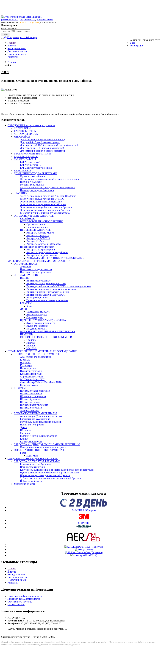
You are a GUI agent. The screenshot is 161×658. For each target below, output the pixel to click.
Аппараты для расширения (40, 249)
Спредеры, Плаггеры (31, 376)
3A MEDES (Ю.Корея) (84, 510)
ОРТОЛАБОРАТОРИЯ (26, 275)
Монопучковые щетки (32, 184)
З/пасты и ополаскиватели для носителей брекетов (47, 187)
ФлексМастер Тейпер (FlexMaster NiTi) (40, 382)
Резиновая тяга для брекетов (35, 464)
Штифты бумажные (30, 399)
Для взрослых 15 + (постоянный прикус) (42, 148)
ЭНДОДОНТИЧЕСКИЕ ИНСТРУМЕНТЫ (37, 354)
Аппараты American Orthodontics (43, 244)
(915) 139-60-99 (27, 19)
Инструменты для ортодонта (35, 272)
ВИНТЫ (24, 277)
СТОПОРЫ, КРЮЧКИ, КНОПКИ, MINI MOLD (46, 337)
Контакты (13, 57)
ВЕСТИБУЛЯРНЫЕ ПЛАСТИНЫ (32, 153)
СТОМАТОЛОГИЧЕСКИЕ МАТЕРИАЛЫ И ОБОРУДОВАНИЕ (42, 351)
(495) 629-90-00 (44, 19)
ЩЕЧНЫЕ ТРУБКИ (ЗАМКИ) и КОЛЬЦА (43, 320)
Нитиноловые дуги (36, 314)
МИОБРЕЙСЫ (22, 136)
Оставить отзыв (16, 604)
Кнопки (30, 345)
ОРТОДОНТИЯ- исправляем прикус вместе (31, 125)
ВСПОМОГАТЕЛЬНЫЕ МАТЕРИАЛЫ (35, 413)
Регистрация (136, 45)
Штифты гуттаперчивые (33, 396)
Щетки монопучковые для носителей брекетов (45, 475)
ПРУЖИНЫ (26, 334)
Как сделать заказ (17, 48)
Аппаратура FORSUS (38, 238)
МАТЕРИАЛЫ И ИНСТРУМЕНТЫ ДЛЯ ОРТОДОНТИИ (39, 261)
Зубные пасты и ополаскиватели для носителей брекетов (50, 478)
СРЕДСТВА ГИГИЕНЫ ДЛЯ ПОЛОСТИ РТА (33, 458)
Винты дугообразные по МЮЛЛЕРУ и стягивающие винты (58, 286)
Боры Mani (32, 455)
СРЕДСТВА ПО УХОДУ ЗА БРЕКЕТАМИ (37, 461)
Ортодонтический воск (32, 176)
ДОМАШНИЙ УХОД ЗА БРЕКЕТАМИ (35, 173)
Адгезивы (25, 266)
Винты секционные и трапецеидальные (47, 292)
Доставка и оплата (17, 51)
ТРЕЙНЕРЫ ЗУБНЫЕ (26, 131)
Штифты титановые (31, 393)
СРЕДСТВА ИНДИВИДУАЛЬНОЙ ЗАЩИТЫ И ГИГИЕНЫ (47, 444)
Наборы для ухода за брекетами (37, 190)
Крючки (30, 342)
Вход (132, 42)
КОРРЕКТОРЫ (22, 128)
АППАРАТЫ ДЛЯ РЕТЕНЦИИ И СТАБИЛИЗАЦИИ (55, 258)
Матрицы (25, 433)
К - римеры (26, 365)
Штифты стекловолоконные (35, 390)
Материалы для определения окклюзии (41, 421)
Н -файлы (25, 362)
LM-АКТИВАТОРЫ (25, 159)
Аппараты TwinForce (37, 235)
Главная (12, 42)
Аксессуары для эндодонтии (35, 357)
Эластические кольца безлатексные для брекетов (46, 207)
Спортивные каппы (37, 227)
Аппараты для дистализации (41, 255)
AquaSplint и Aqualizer (26, 156)
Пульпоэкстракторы (31, 371)
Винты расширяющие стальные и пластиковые (51, 289)
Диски (23, 427)
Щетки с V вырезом (31, 181)
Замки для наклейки (37, 325)
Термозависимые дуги (38, 311)
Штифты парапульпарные (34, 404)
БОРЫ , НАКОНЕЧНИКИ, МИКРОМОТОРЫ (39, 450)
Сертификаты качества (20, 601)
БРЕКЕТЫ (26, 303)
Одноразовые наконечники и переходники (43, 447)
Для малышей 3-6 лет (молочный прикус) (42, 139)
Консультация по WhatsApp (22, 37)
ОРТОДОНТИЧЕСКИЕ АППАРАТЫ (34, 215)
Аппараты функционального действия (47, 252)
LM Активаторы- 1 (30, 162)
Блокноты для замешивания (35, 419)
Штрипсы (25, 430)
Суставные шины (35, 224)
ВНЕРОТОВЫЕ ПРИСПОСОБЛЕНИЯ (41, 221)
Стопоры (31, 340)
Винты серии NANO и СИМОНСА (45, 294)
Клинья (24, 438)
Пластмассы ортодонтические (36, 269)
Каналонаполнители (31, 373)
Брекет (30, 306)
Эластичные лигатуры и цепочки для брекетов (45, 210)
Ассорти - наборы (29, 410)
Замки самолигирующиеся (40, 323)
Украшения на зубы (24, 484)
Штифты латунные (30, 402)
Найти (5, 34)
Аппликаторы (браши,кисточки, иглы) (41, 416)
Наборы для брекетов (31, 481)
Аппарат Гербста (35, 241)
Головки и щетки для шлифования (38, 436)
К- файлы (25, 359)
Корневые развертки (31, 385)
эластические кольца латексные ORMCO (42, 198)
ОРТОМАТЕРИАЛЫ (25, 263)
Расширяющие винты (38, 297)
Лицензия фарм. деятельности (24, 598)
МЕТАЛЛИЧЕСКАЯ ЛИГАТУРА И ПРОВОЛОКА (47, 331)
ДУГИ (23, 309)
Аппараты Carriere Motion (40, 232)
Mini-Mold (31, 348)
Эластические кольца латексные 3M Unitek (43, 204)
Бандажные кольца (36, 328)
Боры (23, 452)
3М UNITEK (84, 523)
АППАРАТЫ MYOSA (26, 134)
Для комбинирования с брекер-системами (42, 150)
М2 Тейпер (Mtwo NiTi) (32, 379)
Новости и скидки (17, 54)
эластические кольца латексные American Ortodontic (48, 196)
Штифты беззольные (31, 407)
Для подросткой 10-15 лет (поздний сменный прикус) (49, 145)
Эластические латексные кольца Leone (41, 201)
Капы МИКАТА (22, 170)
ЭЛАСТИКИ (21, 193)
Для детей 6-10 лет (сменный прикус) (40, 142)
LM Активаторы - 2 (30, 165)
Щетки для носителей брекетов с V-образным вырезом (49, 472)
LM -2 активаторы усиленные (36, 167)
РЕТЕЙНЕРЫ (27, 218)
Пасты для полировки (32, 424)
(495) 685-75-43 (9, 19)
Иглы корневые (28, 368)
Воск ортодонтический (32, 467)
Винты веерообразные (38, 280)
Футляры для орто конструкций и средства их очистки (49, 179)
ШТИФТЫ (20, 388)
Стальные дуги (34, 317)
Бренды (12, 45)
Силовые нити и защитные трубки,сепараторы (45, 213)
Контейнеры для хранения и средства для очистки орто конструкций (57, 469)
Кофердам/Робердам (31, 441)
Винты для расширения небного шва (46, 283)
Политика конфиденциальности (25, 596)
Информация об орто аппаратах (37, 246)
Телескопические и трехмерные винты (47, 300)
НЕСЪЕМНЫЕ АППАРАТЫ (35, 229)
